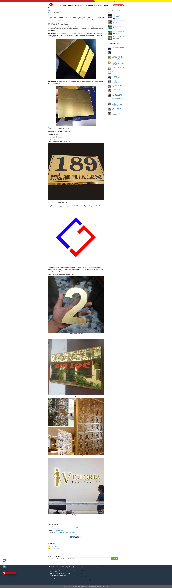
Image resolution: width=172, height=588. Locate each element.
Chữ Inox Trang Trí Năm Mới (117, 113)
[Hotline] (4, 573)
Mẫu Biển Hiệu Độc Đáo (117, 86)
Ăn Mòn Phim (115, 72)
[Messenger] (4, 560)
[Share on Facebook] (71, 537)
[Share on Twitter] (73, 537)
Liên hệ (113, 1)
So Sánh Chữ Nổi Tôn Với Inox (117, 90)
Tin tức (49, 10)
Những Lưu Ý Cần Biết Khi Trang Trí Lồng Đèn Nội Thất (118, 63)
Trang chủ (63, 5)
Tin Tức (120, 1)
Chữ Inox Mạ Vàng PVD (118, 47)
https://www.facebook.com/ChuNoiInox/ (64, 532)
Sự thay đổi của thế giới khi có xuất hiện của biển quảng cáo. (117, 58)
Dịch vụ (106, 5)
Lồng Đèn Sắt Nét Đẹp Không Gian (118, 68)
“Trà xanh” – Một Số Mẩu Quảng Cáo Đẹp (117, 95)
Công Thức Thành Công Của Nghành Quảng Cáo (117, 104)
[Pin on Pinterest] (78, 537)
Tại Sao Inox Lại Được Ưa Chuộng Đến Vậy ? (117, 77)
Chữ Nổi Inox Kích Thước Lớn (116, 109)
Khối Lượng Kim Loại (117, 98)
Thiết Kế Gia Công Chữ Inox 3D (93, 5)
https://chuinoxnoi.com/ (60, 530)
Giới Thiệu (70, 5)
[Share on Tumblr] (81, 537)
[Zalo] (4, 566)
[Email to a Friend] (76, 537)
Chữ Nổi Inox (78, 5)
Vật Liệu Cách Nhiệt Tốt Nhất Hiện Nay (117, 81)
